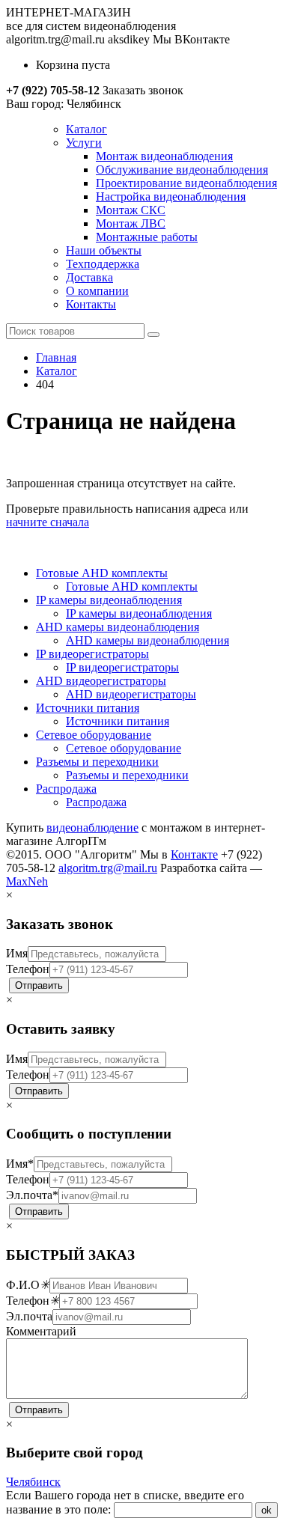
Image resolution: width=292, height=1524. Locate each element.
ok (266, 1510)
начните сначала (47, 522)
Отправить (39, 985)
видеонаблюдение (92, 827)
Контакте (194, 854)
